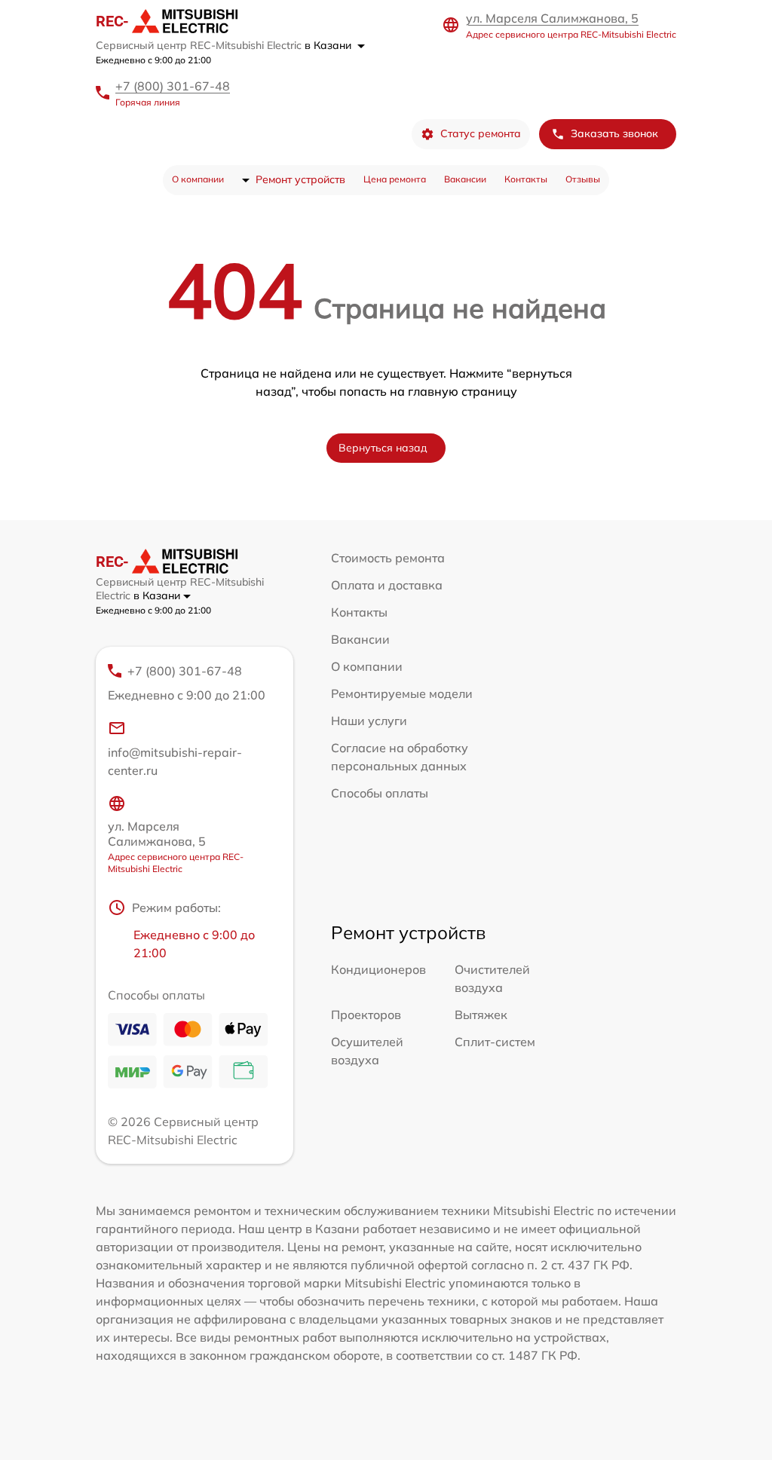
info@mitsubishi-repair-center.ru (175, 761)
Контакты (525, 179)
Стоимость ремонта (388, 557)
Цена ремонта (394, 179)
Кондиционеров (378, 969)
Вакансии (465, 179)
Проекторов (366, 1014)
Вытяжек (481, 1014)
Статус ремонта (480, 133)
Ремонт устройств (300, 179)
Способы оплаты (379, 792)
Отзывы (582, 179)
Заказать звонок (614, 133)
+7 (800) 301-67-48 (172, 85)
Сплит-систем (495, 1041)
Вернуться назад (383, 448)
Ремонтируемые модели (402, 693)
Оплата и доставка (387, 584)
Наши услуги (369, 720)
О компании (198, 179)
